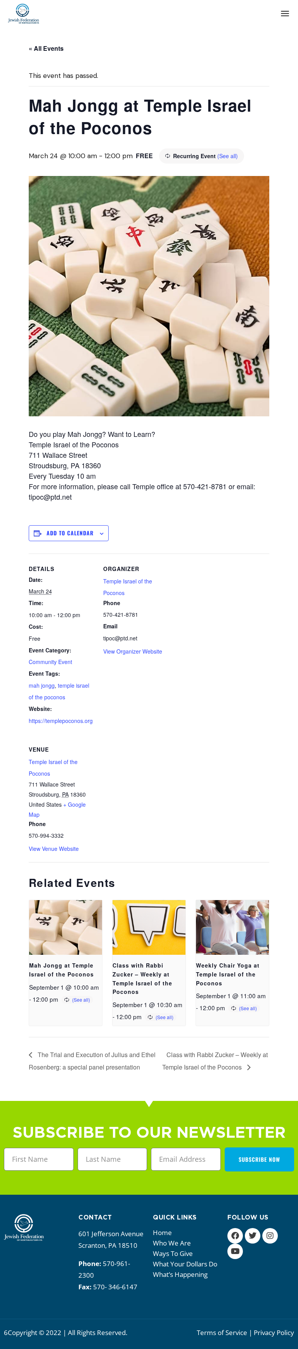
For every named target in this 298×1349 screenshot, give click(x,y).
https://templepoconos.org (61, 721)
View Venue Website (54, 848)
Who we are (172, 1243)
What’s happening (180, 1274)
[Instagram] (270, 1236)
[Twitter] (252, 1236)
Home (162, 1232)
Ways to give (173, 1253)
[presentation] (65, 927)
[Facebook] (235, 1236)
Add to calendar (70, 533)
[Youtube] (235, 1251)
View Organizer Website (132, 651)
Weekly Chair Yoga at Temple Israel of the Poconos (228, 974)
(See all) (227, 156)
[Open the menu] (285, 13)
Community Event (50, 662)
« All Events (46, 48)
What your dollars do (185, 1263)
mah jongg (42, 685)
